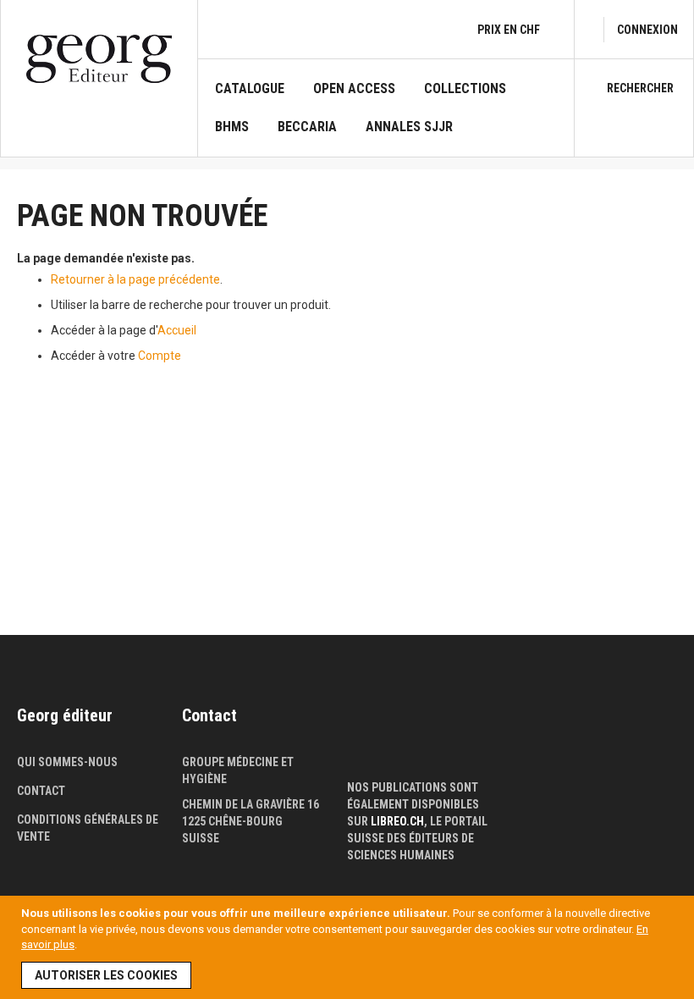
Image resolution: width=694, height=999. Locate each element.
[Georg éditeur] (99, 59)
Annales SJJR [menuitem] (409, 127)
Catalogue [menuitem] (249, 89)
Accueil (176, 330)
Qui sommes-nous (67, 762)
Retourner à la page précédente (135, 279)
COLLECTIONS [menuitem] (465, 89)
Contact (41, 791)
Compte (159, 355)
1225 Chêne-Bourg (232, 821)
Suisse (200, 838)
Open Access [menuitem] (354, 89)
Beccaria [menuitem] (307, 127)
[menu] (386, 118)
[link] (647, 29)
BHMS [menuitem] (232, 127)
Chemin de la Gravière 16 (250, 804)
